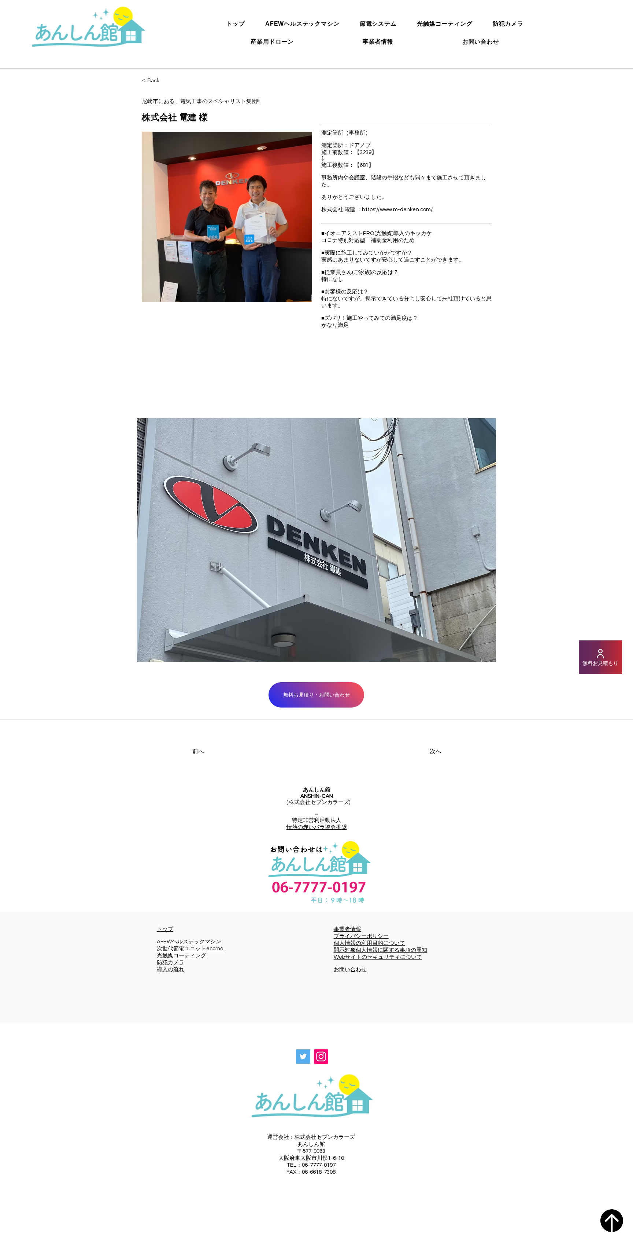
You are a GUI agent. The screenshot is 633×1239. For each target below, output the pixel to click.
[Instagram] (321, 1056)
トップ (165, 929)
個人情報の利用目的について (369, 943)
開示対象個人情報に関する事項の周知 (380, 950)
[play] (480, 655)
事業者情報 (347, 929)
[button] (316, 540)
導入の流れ (170, 969)
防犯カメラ (170, 962)
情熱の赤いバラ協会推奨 (316, 827)
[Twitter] (303, 1056)
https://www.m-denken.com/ (397, 209)
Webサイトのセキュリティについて (378, 957)
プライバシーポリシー (361, 936)
